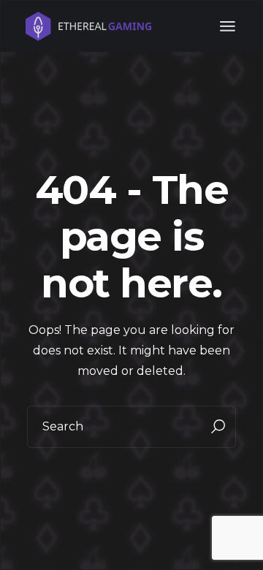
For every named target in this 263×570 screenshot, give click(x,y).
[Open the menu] (227, 26)
